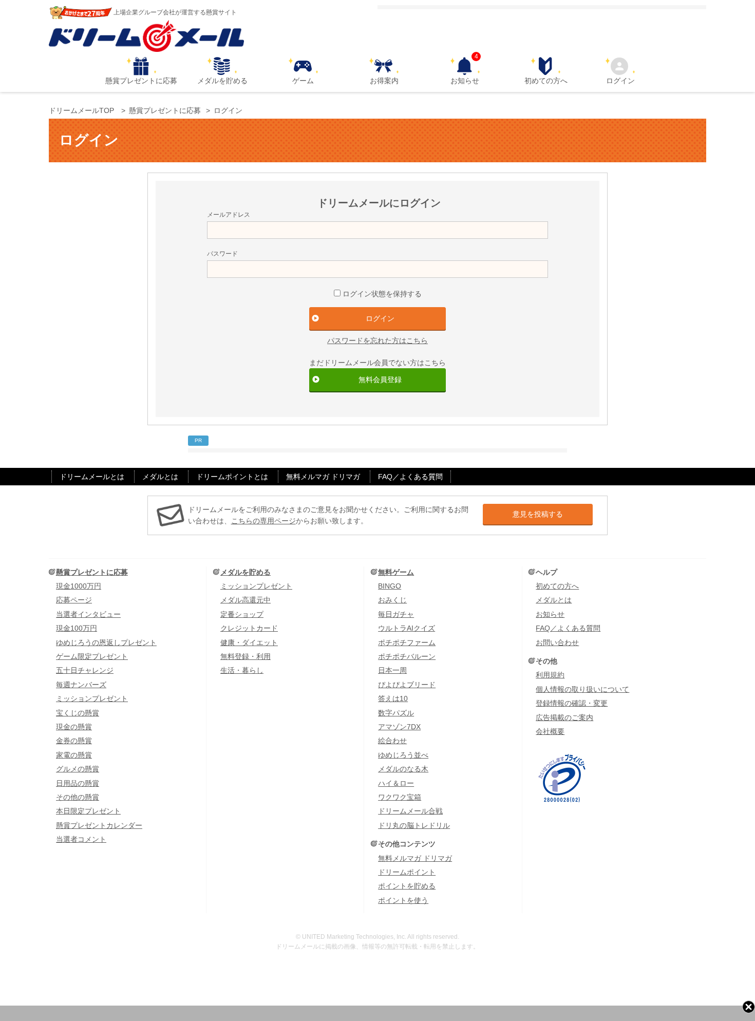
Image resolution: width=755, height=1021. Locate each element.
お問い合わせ (557, 642)
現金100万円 (76, 628)
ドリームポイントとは (232, 476)
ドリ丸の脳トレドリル (414, 825)
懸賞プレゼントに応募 (141, 81)
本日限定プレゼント (88, 811)
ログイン (620, 81)
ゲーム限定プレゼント (92, 656)
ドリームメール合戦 (410, 811)
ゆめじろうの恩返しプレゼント (106, 642)
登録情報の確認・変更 (572, 703)
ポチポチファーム (407, 642)
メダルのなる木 (403, 769)
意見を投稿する (538, 514)
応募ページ (74, 600)
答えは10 (393, 698)
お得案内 (384, 81)
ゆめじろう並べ (403, 755)
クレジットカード (249, 628)
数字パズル (396, 713)
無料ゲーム (396, 572)
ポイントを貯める (407, 886)
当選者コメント (81, 839)
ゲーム (303, 81)
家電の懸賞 (74, 755)
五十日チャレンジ (85, 670)
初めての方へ (546, 81)
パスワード (222, 253)
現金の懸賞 (74, 727)
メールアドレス (228, 214)
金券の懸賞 (74, 740)
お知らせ (464, 71)
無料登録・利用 (245, 656)
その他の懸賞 (77, 797)
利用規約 (550, 675)
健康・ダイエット (249, 642)
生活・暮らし (241, 670)
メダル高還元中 (245, 600)
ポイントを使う (403, 900)
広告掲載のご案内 (564, 717)
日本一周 (392, 670)
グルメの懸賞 (77, 769)
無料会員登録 (380, 379)
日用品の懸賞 (77, 783)
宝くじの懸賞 (77, 713)
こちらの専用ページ (263, 521)
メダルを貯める (222, 81)
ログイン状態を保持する (382, 294)
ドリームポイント (407, 872)
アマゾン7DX (399, 727)
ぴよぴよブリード (407, 684)
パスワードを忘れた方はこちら (377, 340)
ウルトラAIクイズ (406, 628)
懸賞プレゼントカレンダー (99, 825)
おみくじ (392, 600)
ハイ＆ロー (396, 783)
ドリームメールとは (92, 476)
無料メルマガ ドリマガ (323, 476)
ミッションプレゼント (92, 698)
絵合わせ (392, 740)
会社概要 (550, 731)
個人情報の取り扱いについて (582, 689)
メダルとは (160, 476)
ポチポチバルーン (407, 656)
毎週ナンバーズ (81, 684)
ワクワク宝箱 (399, 797)
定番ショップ (241, 614)
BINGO (389, 586)
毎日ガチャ (396, 614)
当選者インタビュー (88, 614)
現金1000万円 (78, 586)
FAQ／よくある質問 (410, 476)
